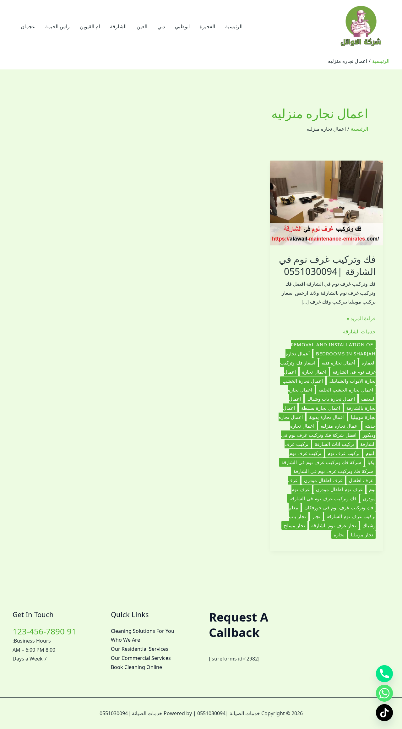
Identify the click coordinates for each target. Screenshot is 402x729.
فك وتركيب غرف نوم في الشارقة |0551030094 (327, 265)
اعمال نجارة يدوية (327, 417)
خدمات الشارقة (359, 331)
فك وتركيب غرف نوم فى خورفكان (338, 507)
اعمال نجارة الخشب (302, 381)
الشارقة (118, 26)
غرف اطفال (361, 480)
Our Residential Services (139, 648)
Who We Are (125, 639)
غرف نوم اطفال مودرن (339, 489)
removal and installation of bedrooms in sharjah (333, 349)
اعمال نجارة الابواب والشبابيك (330, 376)
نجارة (339, 534)
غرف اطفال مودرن (323, 480)
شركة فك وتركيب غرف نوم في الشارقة (333, 471)
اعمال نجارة (314, 372)
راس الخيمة (57, 26)
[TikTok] (384, 712)
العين (142, 26)
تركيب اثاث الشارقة (334, 444)
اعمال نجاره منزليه (340, 426)
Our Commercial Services (141, 658)
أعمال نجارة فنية (338, 362)
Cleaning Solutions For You (142, 631)
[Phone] (384, 673)
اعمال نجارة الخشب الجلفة (345, 389)
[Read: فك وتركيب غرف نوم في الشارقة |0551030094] (326, 202)
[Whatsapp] (384, 693)
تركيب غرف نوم (344, 453)
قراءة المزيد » (361, 319)
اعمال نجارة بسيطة (320, 408)
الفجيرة (207, 26)
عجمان (28, 26)
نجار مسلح (294, 525)
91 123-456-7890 (44, 631)
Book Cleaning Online (136, 667)
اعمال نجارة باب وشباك (331, 399)
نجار (316, 516)
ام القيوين (90, 26)
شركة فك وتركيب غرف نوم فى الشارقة (321, 462)
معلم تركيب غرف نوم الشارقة (332, 512)
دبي (161, 26)
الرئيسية (233, 26)
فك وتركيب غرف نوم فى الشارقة (323, 498)
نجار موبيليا (362, 534)
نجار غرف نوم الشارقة (333, 525)
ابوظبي (182, 26)
